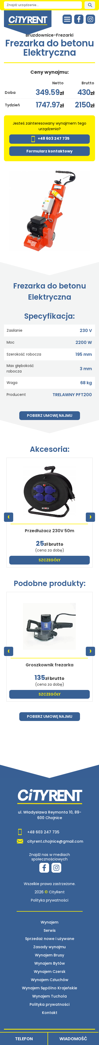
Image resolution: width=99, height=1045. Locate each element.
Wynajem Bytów (49, 963)
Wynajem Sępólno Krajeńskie (49, 988)
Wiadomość (73, 1039)
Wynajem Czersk (49, 971)
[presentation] (8, 517)
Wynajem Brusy (49, 955)
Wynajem (49, 922)
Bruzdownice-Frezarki (49, 35)
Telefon (24, 1039)
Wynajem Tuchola (49, 996)
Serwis (50, 930)
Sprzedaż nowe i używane (49, 938)
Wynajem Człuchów (49, 979)
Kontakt (49, 1012)
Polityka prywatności (49, 900)
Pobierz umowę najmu (49, 415)
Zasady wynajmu (49, 947)
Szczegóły (49, 560)
